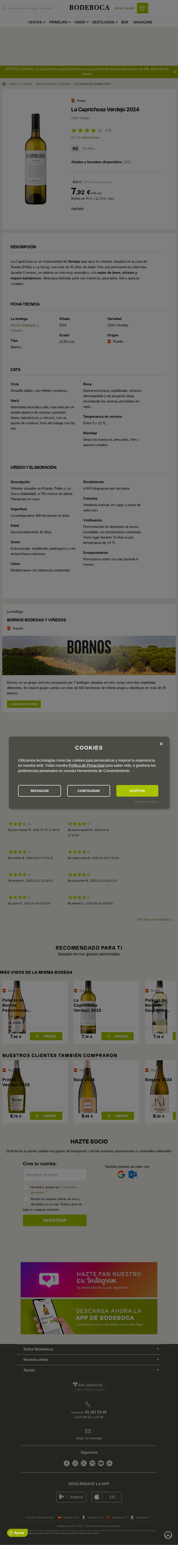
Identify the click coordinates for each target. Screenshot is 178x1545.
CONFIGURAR (89, 791)
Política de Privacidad (87, 765)
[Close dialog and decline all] (161, 744)
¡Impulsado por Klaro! (146, 801)
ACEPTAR (137, 791)
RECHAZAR (40, 791)
